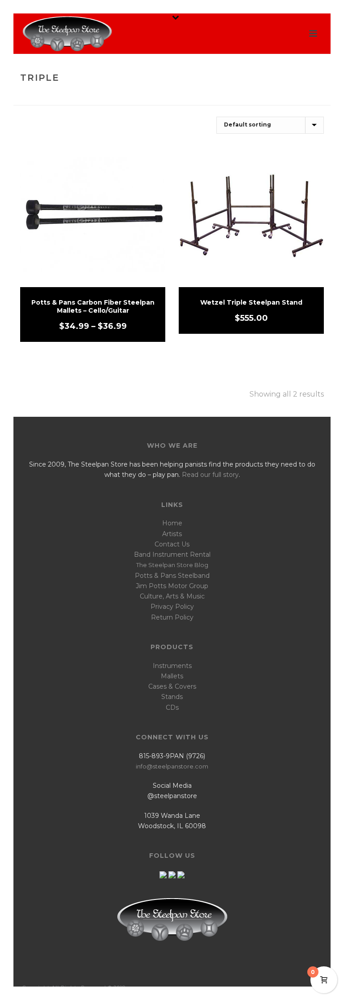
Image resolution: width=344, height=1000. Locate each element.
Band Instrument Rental (172, 554)
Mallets (172, 676)
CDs (172, 707)
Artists (172, 534)
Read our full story (210, 475)
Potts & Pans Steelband (172, 576)
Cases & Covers (172, 686)
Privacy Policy (172, 607)
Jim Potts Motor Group (172, 586)
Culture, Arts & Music (172, 596)
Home (259, 97)
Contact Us (172, 544)
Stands (172, 697)
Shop (282, 97)
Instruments (172, 666)
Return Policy (172, 617)
